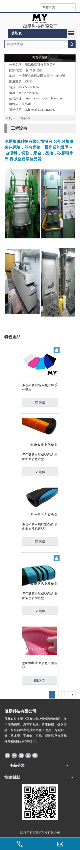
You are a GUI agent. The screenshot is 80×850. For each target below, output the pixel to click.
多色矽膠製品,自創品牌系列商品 (39, 387)
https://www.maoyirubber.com (44, 98)
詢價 (42, 402)
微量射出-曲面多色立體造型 (39, 665)
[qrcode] (40, 802)
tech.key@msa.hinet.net (40, 109)
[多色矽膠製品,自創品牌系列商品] (40, 362)
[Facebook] (7, 755)
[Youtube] (35, 755)
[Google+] (14, 755)
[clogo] (40, 21)
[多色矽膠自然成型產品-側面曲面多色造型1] (40, 501)
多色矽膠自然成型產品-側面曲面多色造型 (40, 457)
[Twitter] (28, 755)
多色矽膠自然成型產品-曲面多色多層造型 (40, 596)
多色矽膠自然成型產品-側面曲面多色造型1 (40, 526)
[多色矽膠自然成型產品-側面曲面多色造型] (40, 432)
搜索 (71, 44)
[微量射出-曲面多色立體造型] (39, 640)
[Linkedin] (21, 755)
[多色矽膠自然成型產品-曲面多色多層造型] (40, 571)
